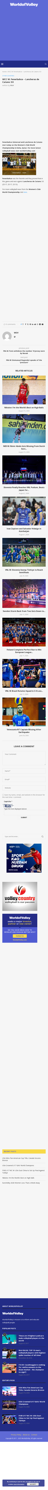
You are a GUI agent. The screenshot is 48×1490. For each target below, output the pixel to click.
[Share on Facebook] (25, 324)
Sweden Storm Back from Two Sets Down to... (24, 611)
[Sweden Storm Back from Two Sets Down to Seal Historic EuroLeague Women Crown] (24, 593)
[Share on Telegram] (40, 324)
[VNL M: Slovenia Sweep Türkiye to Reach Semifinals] (24, 552)
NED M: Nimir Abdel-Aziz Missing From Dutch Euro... (24, 447)
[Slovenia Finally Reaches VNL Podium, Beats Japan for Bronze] (24, 469)
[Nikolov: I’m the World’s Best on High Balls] (24, 390)
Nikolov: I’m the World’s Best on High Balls (24, 407)
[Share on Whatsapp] (37, 324)
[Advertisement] (24, 34)
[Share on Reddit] (35, 324)
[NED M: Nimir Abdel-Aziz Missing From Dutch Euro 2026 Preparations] (24, 428)
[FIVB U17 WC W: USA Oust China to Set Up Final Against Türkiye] (9, 1419)
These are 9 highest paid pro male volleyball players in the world (31, 1338)
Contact (34, 1435)
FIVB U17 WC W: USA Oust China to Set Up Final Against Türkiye (31, 1418)
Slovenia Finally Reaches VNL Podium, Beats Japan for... (24, 488)
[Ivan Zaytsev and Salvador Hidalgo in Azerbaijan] (24, 511)
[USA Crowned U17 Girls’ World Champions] (9, 1405)
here (25, 192)
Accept (33, 1484)
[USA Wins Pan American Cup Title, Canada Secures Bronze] (9, 1391)
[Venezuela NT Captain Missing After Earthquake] (24, 712)
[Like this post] (23, 324)
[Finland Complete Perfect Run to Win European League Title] (24, 632)
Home (4, 72)
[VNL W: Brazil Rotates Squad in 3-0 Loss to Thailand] (24, 673)
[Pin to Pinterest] (30, 324)
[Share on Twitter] (28, 324)
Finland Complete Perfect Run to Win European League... (24, 651)
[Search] (46, 64)
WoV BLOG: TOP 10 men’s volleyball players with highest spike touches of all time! (32, 1352)
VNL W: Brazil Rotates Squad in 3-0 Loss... (24, 691)
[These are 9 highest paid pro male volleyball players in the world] (9, 1339)
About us (26, 1435)
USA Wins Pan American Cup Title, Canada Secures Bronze (31, 1388)
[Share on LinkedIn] (32, 324)
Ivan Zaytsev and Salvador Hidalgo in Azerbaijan (24, 529)
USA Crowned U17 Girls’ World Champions (18, 1165)
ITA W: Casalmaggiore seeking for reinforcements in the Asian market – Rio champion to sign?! (32, 1368)
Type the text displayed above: (15, 809)
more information (19, 1484)
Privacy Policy (16, 1435)
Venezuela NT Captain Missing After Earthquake (24, 730)
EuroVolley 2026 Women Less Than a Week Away (21, 1183)
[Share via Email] (42, 324)
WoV (12, 85)
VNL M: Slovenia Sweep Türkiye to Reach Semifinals (24, 571)
